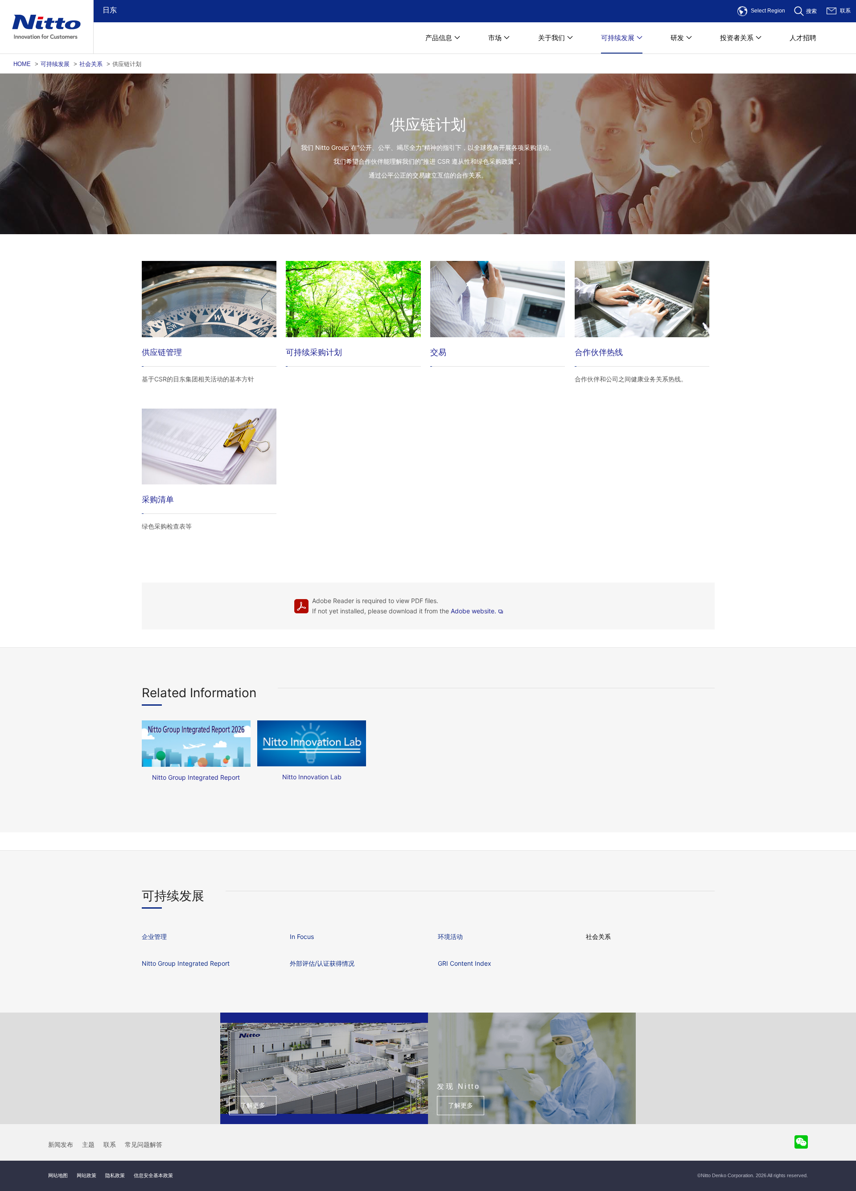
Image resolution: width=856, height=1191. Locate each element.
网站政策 (86, 1175)
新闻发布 (60, 1144)
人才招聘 (803, 37)
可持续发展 (55, 64)
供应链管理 (162, 352)
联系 (845, 11)
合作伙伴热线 (599, 352)
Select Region (768, 11)
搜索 (811, 11)
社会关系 (91, 64)
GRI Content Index (464, 963)
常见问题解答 (143, 1144)
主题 (88, 1144)
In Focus (302, 936)
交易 (438, 352)
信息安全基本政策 (153, 1175)
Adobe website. (473, 611)
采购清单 (158, 499)
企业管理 (154, 936)
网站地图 (58, 1175)
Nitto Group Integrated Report (186, 963)
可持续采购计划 (314, 352)
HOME (22, 64)
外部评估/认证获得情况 (322, 963)
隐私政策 (115, 1175)
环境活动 (450, 936)
